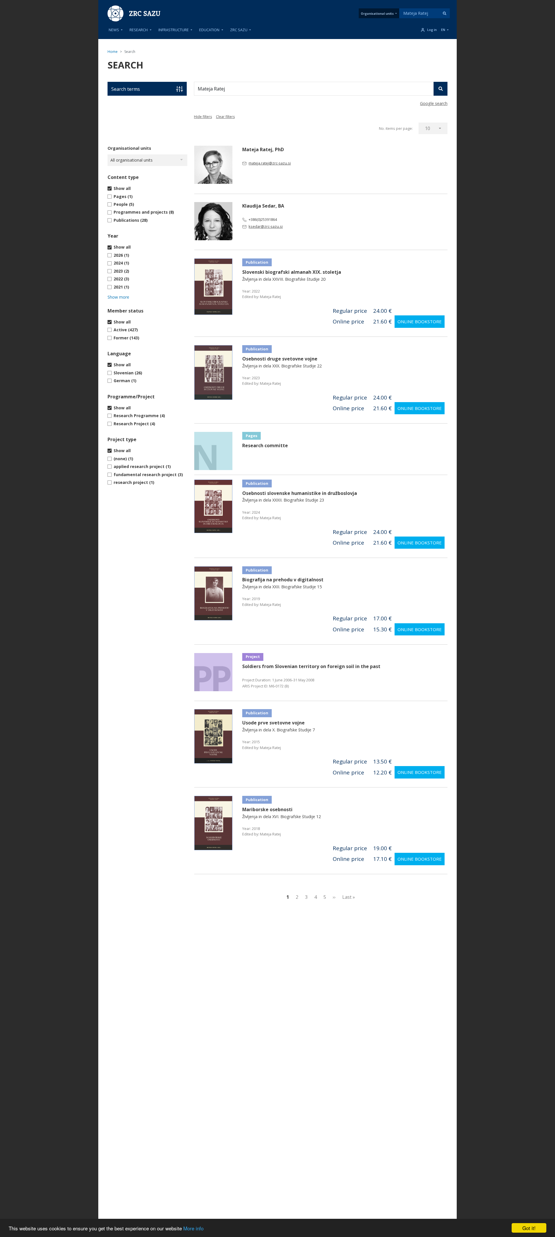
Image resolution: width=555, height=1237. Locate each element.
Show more (118, 297)
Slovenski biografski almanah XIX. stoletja (291, 272)
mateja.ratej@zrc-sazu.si (270, 163)
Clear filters (225, 116)
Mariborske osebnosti (267, 809)
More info (193, 1228)
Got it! (529, 1228)
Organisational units (377, 13)
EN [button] (443, 30)
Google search (433, 103)
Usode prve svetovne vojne (273, 723)
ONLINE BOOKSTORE (419, 321)
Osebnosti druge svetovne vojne (279, 359)
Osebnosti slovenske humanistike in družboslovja (299, 493)
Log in (432, 30)
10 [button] (427, 128)
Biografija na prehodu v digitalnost (282, 579)
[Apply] (444, 13)
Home (113, 51)
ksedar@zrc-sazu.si (266, 226)
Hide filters (203, 116)
